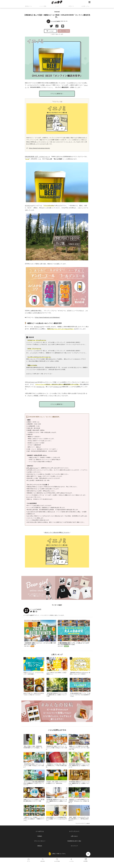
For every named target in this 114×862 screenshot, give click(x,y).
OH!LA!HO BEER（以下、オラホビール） (37, 156)
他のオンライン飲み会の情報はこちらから (57, 532)
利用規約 (39, 836)
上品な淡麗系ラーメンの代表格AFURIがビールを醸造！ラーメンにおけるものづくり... (56, 819)
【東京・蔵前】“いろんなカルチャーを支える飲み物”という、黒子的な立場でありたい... (79, 819)
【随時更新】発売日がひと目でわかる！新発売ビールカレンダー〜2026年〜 (80, 673)
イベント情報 (42, 6)
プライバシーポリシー (39, 841)
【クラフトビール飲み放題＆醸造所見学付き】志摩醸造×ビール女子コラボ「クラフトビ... (34, 783)
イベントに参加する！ (57, 93)
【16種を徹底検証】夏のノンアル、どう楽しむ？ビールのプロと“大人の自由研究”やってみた (73, 643)
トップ (57, 6)
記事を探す (43, 859)
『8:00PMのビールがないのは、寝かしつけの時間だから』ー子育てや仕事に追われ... (56, 765)
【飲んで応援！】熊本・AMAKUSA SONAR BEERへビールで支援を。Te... (33, 747)
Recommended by (81, 823)
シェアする (71, 859)
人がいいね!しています (57, 34)
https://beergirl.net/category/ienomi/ (39, 148)
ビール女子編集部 (55, 21)
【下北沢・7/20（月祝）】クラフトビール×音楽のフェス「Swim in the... (56, 782)
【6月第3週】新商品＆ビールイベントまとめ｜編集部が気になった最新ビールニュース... (56, 801)
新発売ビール (28, 6)
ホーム (28, 859)
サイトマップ (74, 845)
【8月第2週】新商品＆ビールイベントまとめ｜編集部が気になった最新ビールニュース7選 (57, 695)
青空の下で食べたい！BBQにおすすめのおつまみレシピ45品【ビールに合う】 (34, 694)
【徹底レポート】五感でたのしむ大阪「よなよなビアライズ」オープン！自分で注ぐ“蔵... (79, 748)
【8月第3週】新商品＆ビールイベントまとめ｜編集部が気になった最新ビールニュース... (79, 765)
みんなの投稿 (57, 859)
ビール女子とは (40, 831)
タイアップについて (74, 831)
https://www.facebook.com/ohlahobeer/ (47, 317)
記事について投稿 (64, 31)
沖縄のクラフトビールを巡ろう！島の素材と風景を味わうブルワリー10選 (34, 800)
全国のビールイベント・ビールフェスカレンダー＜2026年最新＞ (34, 673)
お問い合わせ (74, 836)
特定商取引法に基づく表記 (74, 841)
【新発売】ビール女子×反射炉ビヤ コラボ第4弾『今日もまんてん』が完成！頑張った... (79, 801)
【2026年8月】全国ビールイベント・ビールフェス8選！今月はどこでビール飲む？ (34, 765)
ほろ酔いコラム (85, 6)
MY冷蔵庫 (85, 859)
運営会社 (39, 845)
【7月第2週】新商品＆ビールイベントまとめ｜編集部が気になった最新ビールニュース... (79, 783)
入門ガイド (71, 6)
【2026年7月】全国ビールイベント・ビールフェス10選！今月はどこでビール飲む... (56, 748)
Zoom (39, 476)
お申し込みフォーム (31, 468)
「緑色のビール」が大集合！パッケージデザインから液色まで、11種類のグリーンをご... (34, 819)
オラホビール (29, 205)
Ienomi (57, 12)
